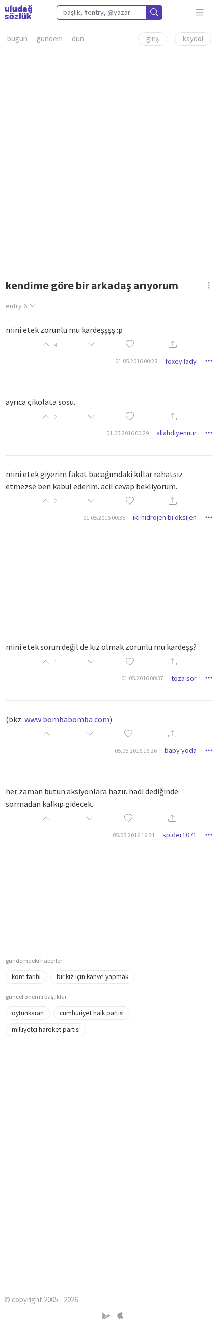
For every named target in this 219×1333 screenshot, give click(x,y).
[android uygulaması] (107, 1316)
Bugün (17, 38)
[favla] (130, 344)
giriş (152, 38)
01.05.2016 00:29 (127, 433)
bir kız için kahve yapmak (92, 976)
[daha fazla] (200, 12)
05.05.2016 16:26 (136, 750)
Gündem (50, 38)
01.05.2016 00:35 (104, 517)
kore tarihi (26, 976)
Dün (78, 38)
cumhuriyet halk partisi (92, 1013)
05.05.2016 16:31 (134, 835)
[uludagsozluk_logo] (18, 12)
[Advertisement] (109, 162)
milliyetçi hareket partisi (46, 1029)
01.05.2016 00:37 (142, 678)
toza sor (184, 678)
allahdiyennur (176, 432)
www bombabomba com (67, 719)
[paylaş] (172, 345)
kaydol (193, 38)
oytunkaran (28, 1013)
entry (16, 305)
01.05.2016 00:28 (136, 361)
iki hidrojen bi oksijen (165, 517)
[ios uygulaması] (120, 1316)
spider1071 (179, 834)
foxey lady (181, 361)
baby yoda (181, 750)
